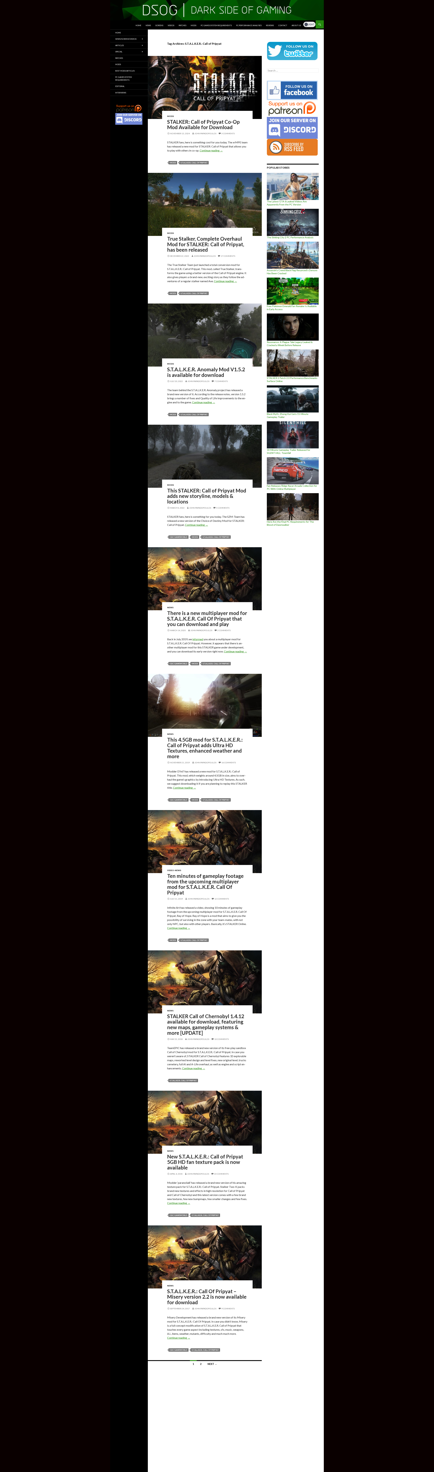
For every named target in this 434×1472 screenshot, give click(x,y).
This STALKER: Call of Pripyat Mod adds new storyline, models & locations (206, 496)
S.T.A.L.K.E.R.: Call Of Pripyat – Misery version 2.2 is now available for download (206, 1296)
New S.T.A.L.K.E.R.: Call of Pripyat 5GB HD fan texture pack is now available (205, 1162)
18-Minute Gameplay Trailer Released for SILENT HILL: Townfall (288, 451)
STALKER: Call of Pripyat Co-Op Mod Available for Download (203, 124)
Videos (171, 25)
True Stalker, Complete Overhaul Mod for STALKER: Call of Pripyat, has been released (205, 244)
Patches (182, 25)
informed (197, 639)
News (148, 25)
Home (138, 25)
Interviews (120, 93)
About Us (296, 25)
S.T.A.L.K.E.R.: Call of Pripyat (194, 163)
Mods (193, 25)
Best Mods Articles (125, 71)
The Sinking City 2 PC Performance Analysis (290, 237)
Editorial (120, 86)
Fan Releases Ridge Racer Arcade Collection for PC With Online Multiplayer (292, 487)
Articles (119, 45)
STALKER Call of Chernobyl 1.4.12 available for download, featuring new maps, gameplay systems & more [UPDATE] (205, 1024)
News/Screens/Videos (125, 39)
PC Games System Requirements (216, 25)
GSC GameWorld (178, 537)
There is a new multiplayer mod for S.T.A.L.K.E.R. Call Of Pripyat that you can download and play (207, 618)
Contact (282, 25)
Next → (212, 1364)
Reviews (270, 25)
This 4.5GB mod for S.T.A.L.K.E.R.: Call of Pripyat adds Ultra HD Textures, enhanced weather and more (205, 748)
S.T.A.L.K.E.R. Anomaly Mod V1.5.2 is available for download (206, 372)
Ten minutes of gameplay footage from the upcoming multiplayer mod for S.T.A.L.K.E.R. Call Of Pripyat (205, 884)
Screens (159, 25)
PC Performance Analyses (249, 25)
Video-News (174, 870)
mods (173, 163)
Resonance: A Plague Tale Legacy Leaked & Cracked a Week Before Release (290, 344)
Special (118, 52)
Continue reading (211, 150)
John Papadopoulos (205, 133)
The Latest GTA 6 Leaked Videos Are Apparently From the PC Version (287, 203)
